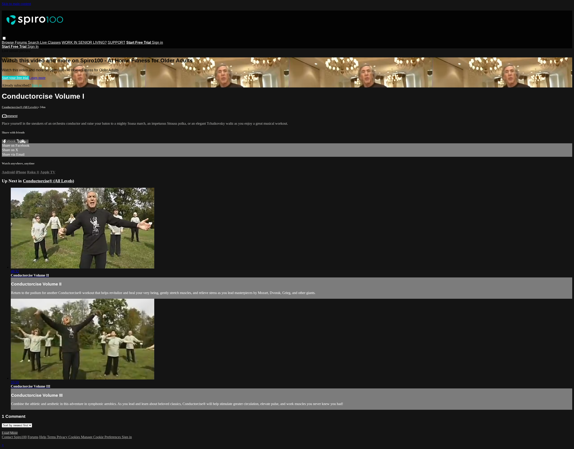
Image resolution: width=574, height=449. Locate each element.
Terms (52, 437)
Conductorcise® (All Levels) (20, 107)
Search (34, 42)
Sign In (33, 46)
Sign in (157, 42)
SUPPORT (116, 42)
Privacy (62, 437)
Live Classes (50, 42)
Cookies (74, 437)
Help (43, 437)
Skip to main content (16, 4)
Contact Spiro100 (14, 437)
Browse (8, 42)
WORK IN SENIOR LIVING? (84, 42)
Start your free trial (15, 78)
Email (24, 141)
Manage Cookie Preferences (101, 437)
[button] (4, 38)
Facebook (9, 141)
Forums (21, 42)
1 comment (9, 116)
